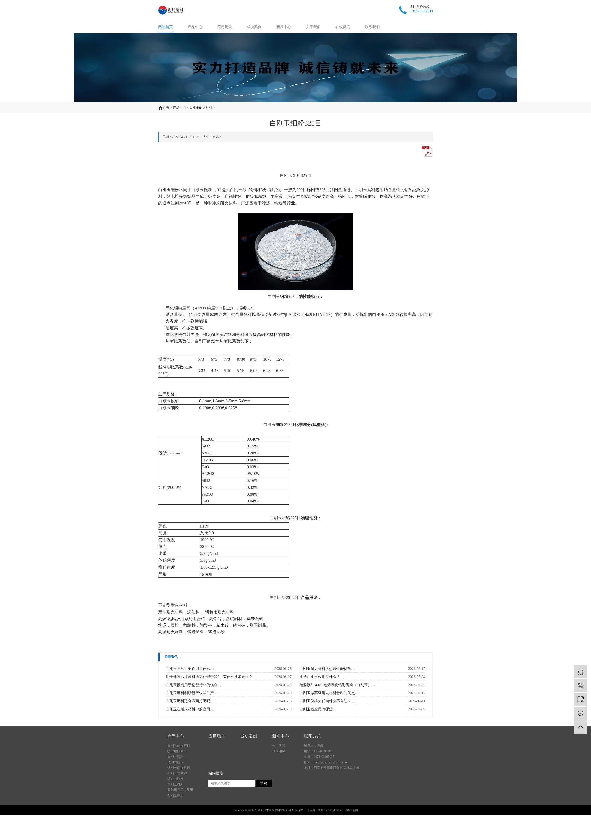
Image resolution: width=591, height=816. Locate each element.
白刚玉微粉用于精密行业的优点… (193, 685)
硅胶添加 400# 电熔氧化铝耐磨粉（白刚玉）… (337, 685)
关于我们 (313, 27)
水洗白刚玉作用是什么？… (321, 677)
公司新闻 (278, 745)
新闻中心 (283, 27)
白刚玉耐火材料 (201, 107)
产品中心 (195, 27)
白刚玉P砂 (174, 784)
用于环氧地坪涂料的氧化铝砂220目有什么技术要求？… (211, 677)
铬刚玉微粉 (175, 795)
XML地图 (352, 810)
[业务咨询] (580, 671)
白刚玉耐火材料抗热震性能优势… (327, 669)
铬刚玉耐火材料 (178, 767)
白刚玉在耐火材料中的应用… (190, 709)
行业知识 (278, 751)
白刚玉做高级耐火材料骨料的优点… (329, 693)
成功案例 (254, 27)
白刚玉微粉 (175, 756)
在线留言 (342, 27)
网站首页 (165, 27)
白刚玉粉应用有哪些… (317, 709)
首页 (166, 107)
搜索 (263, 783)
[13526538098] (580, 685)
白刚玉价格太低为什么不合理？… (327, 701)
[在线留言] (580, 713)
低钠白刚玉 (175, 762)
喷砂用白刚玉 (177, 751)
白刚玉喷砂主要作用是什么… (190, 669)
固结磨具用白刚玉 (180, 790)
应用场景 (224, 27)
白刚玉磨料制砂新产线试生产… (191, 693)
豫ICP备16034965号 (330, 810)
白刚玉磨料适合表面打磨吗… (190, 701)
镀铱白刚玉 (175, 778)
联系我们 (372, 27)
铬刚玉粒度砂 (177, 773)
